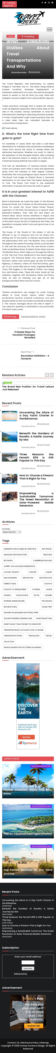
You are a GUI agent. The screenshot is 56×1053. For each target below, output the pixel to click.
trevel (42, 316)
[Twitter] (45, 2)
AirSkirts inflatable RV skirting (20, 549)
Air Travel (47, 549)
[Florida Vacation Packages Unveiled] (28, 821)
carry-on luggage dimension (19, 566)
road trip (47, 606)
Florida (36, 589)
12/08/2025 (44, 424)
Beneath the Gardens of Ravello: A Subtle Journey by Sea (36, 436)
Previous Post (28, 328)
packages (47, 601)
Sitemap (44, 1042)
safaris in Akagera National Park (21, 612)
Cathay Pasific (11, 572)
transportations (29, 316)
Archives (6, 529)
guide (49, 589)
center (32, 572)
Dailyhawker (10, 577)
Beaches (48, 554)
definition (28, 577)
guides (7, 595)
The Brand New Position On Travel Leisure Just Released (28, 388)
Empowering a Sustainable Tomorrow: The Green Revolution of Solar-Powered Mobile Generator (36, 499)
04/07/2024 (44, 466)
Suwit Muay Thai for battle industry (22, 624)
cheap (49, 572)
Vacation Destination (41, 766)
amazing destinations (15, 554)
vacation (9, 641)
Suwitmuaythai (44, 618)
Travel (10, 36)
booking (8, 560)
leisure (48, 595)
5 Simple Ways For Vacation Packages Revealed (23, 334)
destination (45, 577)
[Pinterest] (52, 2)
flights (48, 583)
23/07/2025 (44, 445)
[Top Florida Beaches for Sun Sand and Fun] (28, 861)
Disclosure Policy (29, 1042)
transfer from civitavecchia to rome (24, 630)
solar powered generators (18, 618)
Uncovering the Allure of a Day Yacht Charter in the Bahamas (36, 415)
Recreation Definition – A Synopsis (35, 357)
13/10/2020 (35, 72)
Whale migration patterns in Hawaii (22, 647)
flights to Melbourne (15, 589)
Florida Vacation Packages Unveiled (28, 833)
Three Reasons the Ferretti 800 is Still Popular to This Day (36, 457)
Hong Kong (22, 595)
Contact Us (13, 1042)
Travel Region (35, 973)
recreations (10, 606)
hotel (36, 595)
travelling (33, 635)
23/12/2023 (44, 511)
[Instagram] (49, 2)
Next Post (26, 351)
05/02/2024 (44, 484)
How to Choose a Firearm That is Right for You (36, 477)
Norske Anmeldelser (14, 601)
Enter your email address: (28, 956)
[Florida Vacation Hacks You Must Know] (28, 781)
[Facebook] (42, 2)
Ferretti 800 (10, 583)
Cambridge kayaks (42, 560)
